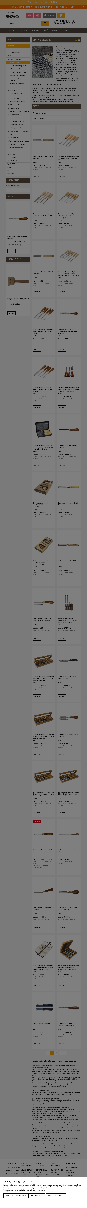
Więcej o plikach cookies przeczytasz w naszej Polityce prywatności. (24, 1191)
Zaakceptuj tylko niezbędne (16, 1195)
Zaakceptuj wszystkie (56, 1195)
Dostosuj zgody (37, 1195)
